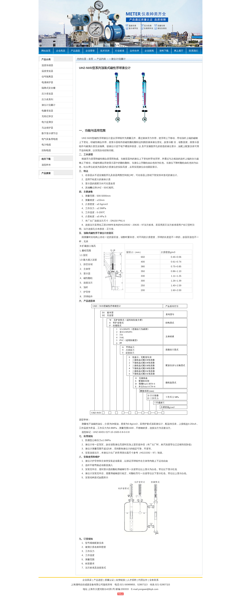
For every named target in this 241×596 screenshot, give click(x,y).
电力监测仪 (47, 122)
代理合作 (142, 580)
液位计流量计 (48, 105)
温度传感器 (47, 65)
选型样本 (46, 164)
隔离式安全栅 (48, 88)
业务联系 (154, 580)
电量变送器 (47, 110)
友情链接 (120, 580)
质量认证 (109, 580)
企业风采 (60, 50)
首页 (91, 59)
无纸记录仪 (47, 116)
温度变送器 (47, 71)
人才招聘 (131, 580)
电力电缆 (46, 144)
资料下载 (164, 50)
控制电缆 (46, 150)
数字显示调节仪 (50, 133)
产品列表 (101, 59)
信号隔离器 (47, 76)
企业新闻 (149, 50)
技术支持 (105, 50)
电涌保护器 (47, 82)
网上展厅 (178, 50)
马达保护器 (47, 127)
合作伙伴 (134, 50)
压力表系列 (47, 99)
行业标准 (119, 50)
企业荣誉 (90, 50)
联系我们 (193, 50)
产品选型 (75, 50)
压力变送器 (47, 93)
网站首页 (45, 50)
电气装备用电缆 (50, 139)
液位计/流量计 (118, 59)
